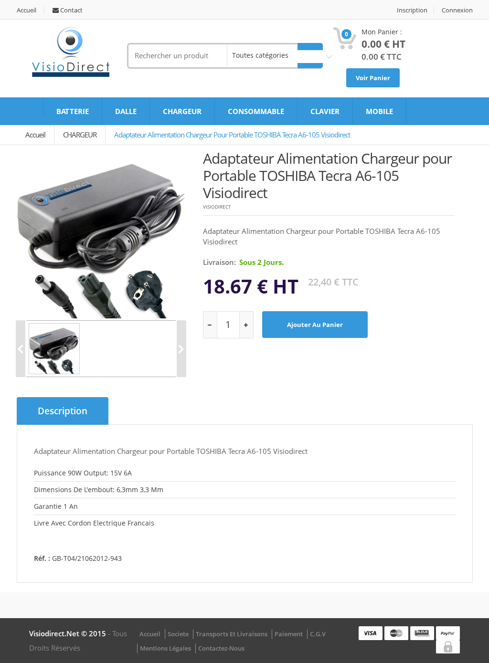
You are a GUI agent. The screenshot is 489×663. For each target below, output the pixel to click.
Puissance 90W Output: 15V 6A (83, 472)
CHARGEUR (182, 111)
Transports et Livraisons (231, 634)
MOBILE (379, 111)
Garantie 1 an (56, 506)
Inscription (412, 10)
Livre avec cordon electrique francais (94, 522)
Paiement (289, 634)
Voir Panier (373, 78)
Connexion (457, 10)
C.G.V (318, 634)
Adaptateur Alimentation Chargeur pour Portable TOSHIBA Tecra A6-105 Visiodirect (232, 134)
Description (62, 411)
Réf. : (42, 558)
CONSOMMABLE (256, 111)
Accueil (26, 10)
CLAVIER (325, 111)
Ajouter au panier (315, 324)
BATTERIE (72, 111)
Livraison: (219, 262)
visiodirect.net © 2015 (68, 633)
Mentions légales (165, 648)
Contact (71, 10)
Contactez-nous (221, 648)
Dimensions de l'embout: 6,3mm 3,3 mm (98, 489)
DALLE (126, 111)
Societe (178, 634)
